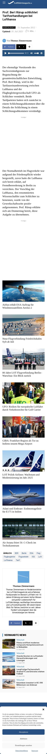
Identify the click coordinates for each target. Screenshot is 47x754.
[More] (29, 46)
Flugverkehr (23, 557)
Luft (40, 557)
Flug (38, 553)
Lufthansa (8, 560)
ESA (31, 553)
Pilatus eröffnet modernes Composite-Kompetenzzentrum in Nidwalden (30, 645)
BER (16, 553)
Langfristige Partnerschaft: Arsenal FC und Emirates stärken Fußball (30, 671)
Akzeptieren (23, 732)
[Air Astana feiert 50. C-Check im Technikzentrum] (23, 529)
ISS (33, 557)
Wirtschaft (9, 27)
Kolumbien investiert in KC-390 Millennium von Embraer (30, 684)
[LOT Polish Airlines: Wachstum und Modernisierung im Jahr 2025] (23, 461)
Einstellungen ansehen (23, 745)
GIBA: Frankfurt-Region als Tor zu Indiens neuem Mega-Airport (20, 442)
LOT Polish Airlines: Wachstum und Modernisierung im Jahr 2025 (21, 476)
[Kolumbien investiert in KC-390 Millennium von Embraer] (8, 684)
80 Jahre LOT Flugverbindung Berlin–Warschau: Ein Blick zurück (22, 374)
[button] (43, 709)
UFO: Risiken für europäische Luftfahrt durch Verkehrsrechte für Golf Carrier (22, 408)
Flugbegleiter (9, 557)
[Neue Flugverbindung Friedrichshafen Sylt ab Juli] (23, 325)
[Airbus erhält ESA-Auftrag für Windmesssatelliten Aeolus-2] (23, 291)
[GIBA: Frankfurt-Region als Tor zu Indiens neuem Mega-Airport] (23, 427)
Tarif (18, 560)
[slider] (16, 53)
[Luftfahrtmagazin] (18, 2)
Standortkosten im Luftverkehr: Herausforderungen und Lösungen (30, 658)
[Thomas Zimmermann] (4, 40)
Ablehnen (23, 739)
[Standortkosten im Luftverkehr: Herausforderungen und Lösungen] (8, 657)
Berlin (24, 553)
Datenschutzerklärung (21, 751)
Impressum (35, 751)
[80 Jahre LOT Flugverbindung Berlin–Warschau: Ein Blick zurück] (23, 359)
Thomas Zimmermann (21, 40)
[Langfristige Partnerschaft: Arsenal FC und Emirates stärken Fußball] (8, 670)
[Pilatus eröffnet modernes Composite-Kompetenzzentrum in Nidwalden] (8, 644)
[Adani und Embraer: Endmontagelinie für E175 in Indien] (23, 495)
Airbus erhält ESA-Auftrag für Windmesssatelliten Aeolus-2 (18, 306)
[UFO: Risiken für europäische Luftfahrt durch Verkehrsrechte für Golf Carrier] (23, 393)
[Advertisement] (23, 142)
